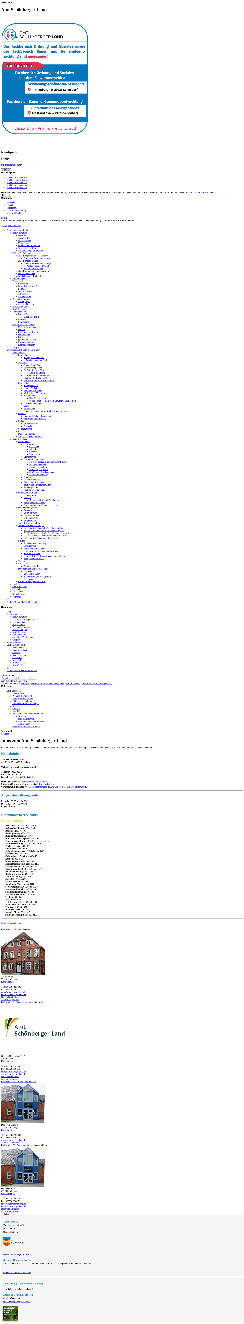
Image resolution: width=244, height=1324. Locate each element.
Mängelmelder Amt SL (34, 558)
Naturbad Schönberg (38, 474)
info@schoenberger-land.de (13, 992)
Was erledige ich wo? (27, 286)
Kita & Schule (30, 395)
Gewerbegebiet (30, 495)
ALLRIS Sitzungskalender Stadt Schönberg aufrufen (47, 533)
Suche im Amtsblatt (32, 566)
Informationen (24, 355)
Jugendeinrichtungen (27, 342)
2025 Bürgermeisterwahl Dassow (33, 256)
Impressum (12, 208)
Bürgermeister (30, 510)
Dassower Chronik (26, 434)
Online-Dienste (25, 291)
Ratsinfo (22, 319)
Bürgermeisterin (31, 423)
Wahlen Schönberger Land (24, 253)
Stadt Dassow (18, 352)
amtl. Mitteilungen (32, 574)
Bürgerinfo (23, 314)
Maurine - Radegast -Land (35, 378)
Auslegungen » (30, 579)
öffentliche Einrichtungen (23, 324)
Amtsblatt (22, 563)
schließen (6, 170)
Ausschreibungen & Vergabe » (37, 576)
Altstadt (32, 449)
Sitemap (21, 561)
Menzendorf (17, 591)
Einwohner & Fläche (33, 390)
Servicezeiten (24, 238)
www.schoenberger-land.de (24, 767)
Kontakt (10, 205)
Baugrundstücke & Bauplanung (38, 416)
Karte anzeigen (8, 982)
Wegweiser (23, 284)
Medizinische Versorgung (35, 393)
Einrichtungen (30, 457)
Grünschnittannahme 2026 (35, 360)
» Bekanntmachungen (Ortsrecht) (17, 1254)
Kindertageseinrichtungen (29, 332)
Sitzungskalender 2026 (34, 357)
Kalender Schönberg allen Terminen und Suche (45, 528)
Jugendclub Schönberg (34, 482)
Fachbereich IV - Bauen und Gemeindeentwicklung (24, 1145)
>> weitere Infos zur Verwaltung (17, 1272)
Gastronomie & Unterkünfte (36, 375)
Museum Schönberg (27, 327)
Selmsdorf (16, 597)
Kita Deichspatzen (37, 398)
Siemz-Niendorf (19, 586)
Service (21, 541)
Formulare (22, 289)
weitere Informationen (33, 268)
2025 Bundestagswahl (28, 261)
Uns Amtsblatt (24, 240)
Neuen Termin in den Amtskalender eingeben (44, 530)
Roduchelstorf (18, 594)
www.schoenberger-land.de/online (31, 781)
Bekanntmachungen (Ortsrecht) (32, 581)
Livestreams (23, 322)
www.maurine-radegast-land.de (16, 1301)
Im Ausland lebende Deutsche (37, 266)
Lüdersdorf (17, 589)
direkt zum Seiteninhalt (17, 187)
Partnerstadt (34, 454)
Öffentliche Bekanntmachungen (38, 258)
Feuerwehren (24, 334)
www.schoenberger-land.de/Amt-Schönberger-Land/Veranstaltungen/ (56, 787)
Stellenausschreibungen (11, 165)
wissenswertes (30, 444)
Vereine (27, 406)
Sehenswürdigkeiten (33, 367)
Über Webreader (14, 213)
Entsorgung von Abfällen (35, 418)
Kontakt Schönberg (32, 553)
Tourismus (22, 362)
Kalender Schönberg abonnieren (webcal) (42, 538)
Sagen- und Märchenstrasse (30, 436)
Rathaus (21, 421)
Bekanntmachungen (21, 299)
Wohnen (22, 413)
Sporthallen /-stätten (27, 339)
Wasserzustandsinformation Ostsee (39, 380)
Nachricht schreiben (10, 997)
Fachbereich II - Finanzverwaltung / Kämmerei (22, 1002)
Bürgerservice (18, 281)
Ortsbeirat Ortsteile (32, 518)
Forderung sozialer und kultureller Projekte (48, 462)
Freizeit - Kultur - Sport (34, 459)
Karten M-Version (37, 373)
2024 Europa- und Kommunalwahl (33, 271)
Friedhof (27, 477)
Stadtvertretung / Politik (28, 507)
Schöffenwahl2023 (26, 273)
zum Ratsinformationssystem (14, 681)
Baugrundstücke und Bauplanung (44, 500)
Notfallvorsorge (19, 309)
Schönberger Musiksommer (41, 472)
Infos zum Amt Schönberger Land (33, 569)
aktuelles (22, 235)
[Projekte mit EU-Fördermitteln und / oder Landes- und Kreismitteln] (8, 599)
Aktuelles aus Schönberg (29, 523)
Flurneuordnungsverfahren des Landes (41, 505)
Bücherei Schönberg (38, 464)
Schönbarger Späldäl (38, 469)
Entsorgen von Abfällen (34, 502)
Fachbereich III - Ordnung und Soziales (18, 1081)
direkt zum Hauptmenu (17, 182)
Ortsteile (33, 451)
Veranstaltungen (19, 306)
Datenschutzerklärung (16, 210)
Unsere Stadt (24, 383)
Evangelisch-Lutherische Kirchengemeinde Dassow (47, 411)
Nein (4, 195)
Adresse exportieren (10, 999)
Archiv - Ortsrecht (26, 304)
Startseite (11, 202)
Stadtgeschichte (31, 385)
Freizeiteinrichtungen (33, 403)
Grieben (16, 584)
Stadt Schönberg (19, 439)
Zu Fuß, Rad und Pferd (34, 370)
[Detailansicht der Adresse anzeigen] (23, 974)
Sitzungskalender (31, 317)
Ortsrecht (28, 426)
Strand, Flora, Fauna (33, 365)
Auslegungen (24, 301)
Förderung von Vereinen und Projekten (41, 551)
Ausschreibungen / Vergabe (30, 250)
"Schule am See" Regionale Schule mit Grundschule (52, 401)
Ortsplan (16, 347)
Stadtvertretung (30, 513)
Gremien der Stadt (32, 515)
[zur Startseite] (11, 225)
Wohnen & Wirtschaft (27, 492)
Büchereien (23, 337)
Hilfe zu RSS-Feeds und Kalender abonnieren (44, 556)
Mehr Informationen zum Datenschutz (18, 223)
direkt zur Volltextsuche (17, 180)
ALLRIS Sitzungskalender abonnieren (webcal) (45, 535)
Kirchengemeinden (26, 345)
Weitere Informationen (203, 192)
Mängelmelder (24, 296)
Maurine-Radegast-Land (34, 490)
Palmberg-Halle (31, 487)
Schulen (21, 329)
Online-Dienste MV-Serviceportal (22, 602)
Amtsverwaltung (19, 233)
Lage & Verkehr (31, 388)
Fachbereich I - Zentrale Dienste (15, 929)
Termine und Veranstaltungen (31, 525)
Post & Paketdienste (33, 479)
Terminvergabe (19, 278)
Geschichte (34, 446)
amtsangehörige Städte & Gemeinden (23, 350)
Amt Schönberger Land (17, 230)
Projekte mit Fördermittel (29, 245)
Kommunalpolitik (20, 311)
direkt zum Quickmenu (17, 177)
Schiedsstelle (24, 294)
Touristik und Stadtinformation (37, 485)
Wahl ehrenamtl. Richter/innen (31, 276)
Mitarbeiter (23, 243)
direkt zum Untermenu (17, 185)
